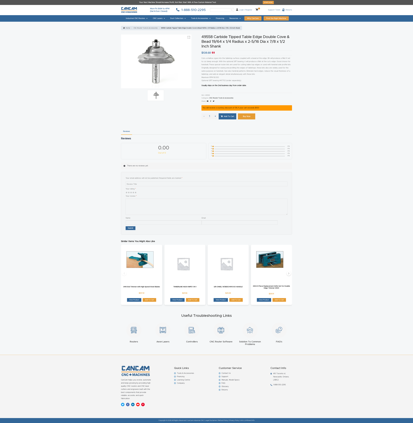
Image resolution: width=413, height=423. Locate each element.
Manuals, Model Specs (231, 380)
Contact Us (226, 373)
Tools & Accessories (199, 18)
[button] (124, 273)
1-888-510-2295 (193, 10)
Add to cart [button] (149, 300)
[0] (256, 10)
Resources (234, 18)
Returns (225, 390)
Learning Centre (183, 380)
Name (128, 218)
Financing (220, 18)
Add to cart (229, 116)
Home (128, 28)
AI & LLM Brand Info (247, 420)
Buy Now (246, 116)
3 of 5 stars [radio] (131, 192)
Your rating (131, 189)
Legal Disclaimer (211, 420)
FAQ (223, 383)
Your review (131, 196)
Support (225, 376)
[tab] (126, 131)
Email (204, 218)
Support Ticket (274, 10)
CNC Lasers (158, 18)
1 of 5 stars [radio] (126, 192)
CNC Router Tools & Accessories (145, 28)
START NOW (268, 2)
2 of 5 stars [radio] (129, 192)
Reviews (126, 131)
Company (181, 383)
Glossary (225, 386)
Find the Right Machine (276, 18)
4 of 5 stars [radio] (133, 192)
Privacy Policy (234, 420)
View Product (134, 300)
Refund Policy (223, 420)
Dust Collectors (176, 18)
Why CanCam (253, 18)
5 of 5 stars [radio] (135, 192)
